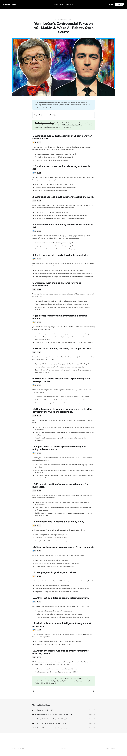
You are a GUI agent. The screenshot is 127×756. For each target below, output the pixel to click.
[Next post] (93, 691)
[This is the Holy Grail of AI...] (63, 710)
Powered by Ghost (110, 748)
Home (56, 4)
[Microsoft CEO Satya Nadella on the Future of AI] (63, 719)
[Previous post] (33, 691)
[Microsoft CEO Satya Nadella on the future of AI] (63, 723)
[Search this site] (105, 4)
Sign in (111, 4)
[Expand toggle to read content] (92, 115)
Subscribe (119, 4)
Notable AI (69, 4)
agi (71, 19)
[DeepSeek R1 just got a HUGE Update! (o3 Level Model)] (63, 714)
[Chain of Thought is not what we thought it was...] (63, 728)
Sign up (63, 748)
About (62, 4)
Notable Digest (9, 4)
